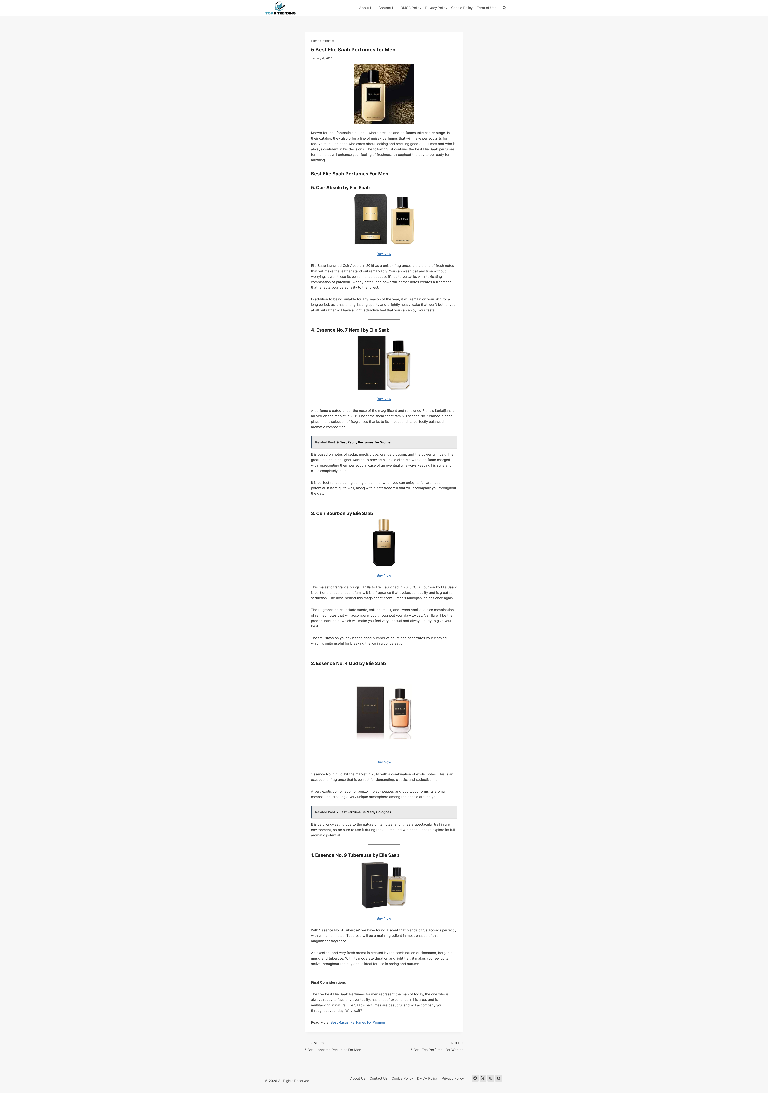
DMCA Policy (411, 8)
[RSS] (498, 1078)
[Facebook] (475, 1078)
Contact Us (387, 8)
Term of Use (487, 8)
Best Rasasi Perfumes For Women (358, 1022)
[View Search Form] (504, 8)
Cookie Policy (462, 8)
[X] (483, 1078)
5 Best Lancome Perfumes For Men (333, 1046)
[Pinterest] (490, 1078)
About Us (366, 8)
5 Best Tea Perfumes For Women (437, 1046)
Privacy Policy (436, 8)
